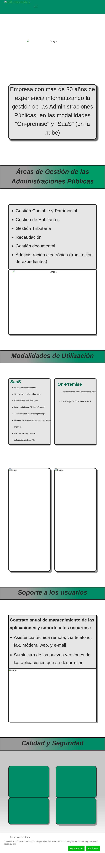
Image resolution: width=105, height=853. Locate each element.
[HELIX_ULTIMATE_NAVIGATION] (34, 7)
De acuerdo (76, 848)
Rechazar (93, 848)
